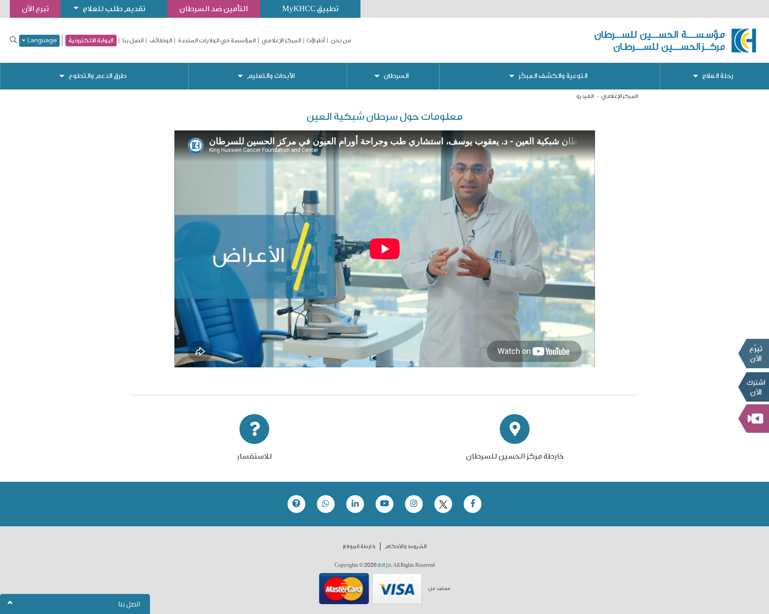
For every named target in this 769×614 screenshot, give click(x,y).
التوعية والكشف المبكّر (552, 76)
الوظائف (161, 40)
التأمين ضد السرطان (213, 8)
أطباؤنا (316, 40)
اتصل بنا (133, 40)
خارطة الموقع (359, 546)
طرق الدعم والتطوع (97, 76)
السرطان (396, 76)
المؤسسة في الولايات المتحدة (217, 40)
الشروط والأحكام (406, 546)
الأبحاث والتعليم (271, 76)
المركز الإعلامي (281, 40)
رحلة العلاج (717, 76)
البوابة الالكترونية (91, 40)
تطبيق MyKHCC (310, 8)
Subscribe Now (753, 386)
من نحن (341, 40)
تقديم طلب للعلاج (114, 8)
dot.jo (384, 565)
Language (41, 40)
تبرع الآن (753, 353)
